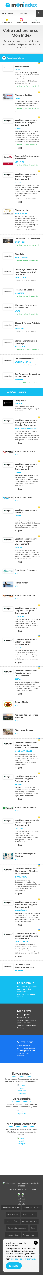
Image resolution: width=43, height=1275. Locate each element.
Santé (33, 1228)
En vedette (7, 22)
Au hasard (35, 22)
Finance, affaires (12, 1221)
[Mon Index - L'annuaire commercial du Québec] (24, 4)
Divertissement (12, 1214)
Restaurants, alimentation (17, 1228)
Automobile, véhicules (11, 1207)
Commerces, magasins (31, 1207)
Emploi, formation (29, 1214)
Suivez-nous (21, 22)
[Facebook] (23, 1199)
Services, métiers (13, 1235)
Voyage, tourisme (29, 1235)
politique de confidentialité (23, 1258)
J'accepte (13, 1265)
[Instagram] (19, 1199)
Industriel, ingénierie (29, 1221)
